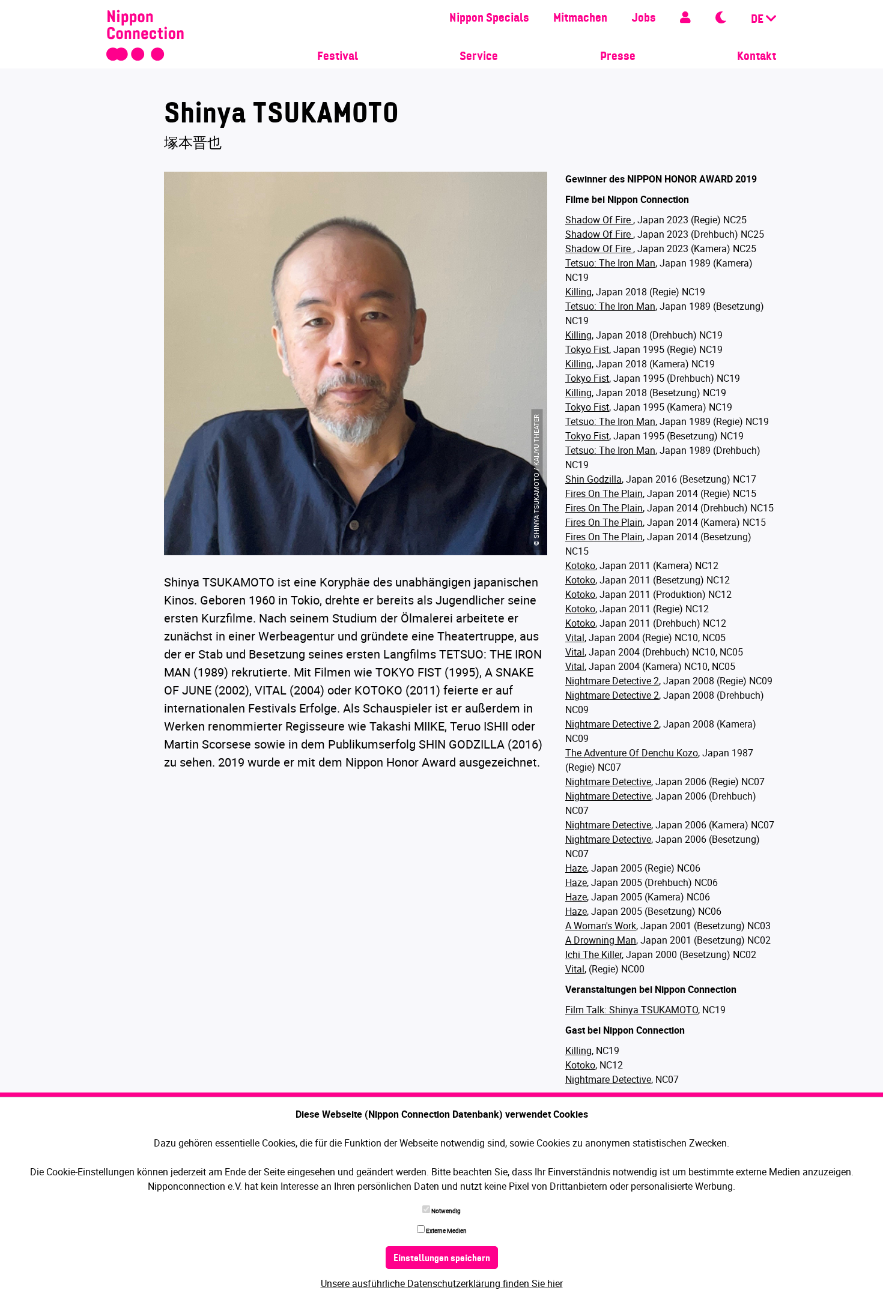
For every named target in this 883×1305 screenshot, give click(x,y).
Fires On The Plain (604, 493)
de (758, 20)
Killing (578, 291)
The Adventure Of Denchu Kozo (631, 752)
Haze (576, 868)
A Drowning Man (600, 940)
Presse (618, 57)
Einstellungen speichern (441, 1259)
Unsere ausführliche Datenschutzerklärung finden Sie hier (442, 1283)
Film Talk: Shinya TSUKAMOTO (631, 1009)
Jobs (643, 19)
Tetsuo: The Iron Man (610, 263)
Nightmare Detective (608, 781)
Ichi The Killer (593, 954)
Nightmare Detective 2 (612, 680)
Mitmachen (580, 19)
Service (479, 57)
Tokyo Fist (587, 349)
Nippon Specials (489, 19)
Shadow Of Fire (599, 219)
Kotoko (580, 565)
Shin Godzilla (593, 479)
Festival (337, 57)
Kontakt (756, 57)
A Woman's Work (600, 925)
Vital (574, 637)
